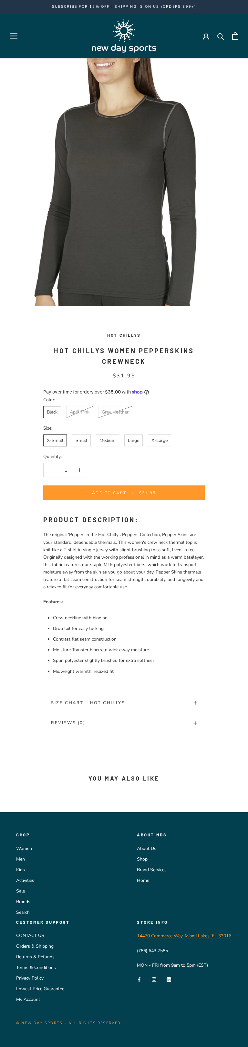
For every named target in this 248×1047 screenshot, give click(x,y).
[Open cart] (235, 36)
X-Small (55, 440)
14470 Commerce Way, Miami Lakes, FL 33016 (184, 936)
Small (81, 440)
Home (143, 880)
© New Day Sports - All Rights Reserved (68, 1023)
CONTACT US (30, 935)
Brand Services (152, 870)
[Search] (220, 36)
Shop (142, 859)
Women (24, 848)
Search (23, 912)
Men (20, 859)
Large (133, 440)
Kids (20, 870)
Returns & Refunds (35, 957)
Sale (20, 891)
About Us (146, 848)
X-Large (159, 440)
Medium (107, 440)
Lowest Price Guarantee (40, 989)
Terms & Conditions (36, 967)
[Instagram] (154, 979)
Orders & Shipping (35, 946)
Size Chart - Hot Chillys (88, 703)
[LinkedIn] (169, 979)
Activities (25, 880)
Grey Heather (115, 412)
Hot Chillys (124, 335)
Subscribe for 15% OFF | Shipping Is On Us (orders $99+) (124, 6)
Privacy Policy (30, 978)
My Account (28, 999)
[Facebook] (139, 979)
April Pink (79, 412)
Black (52, 412)
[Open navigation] (13, 36)
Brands (23, 902)
